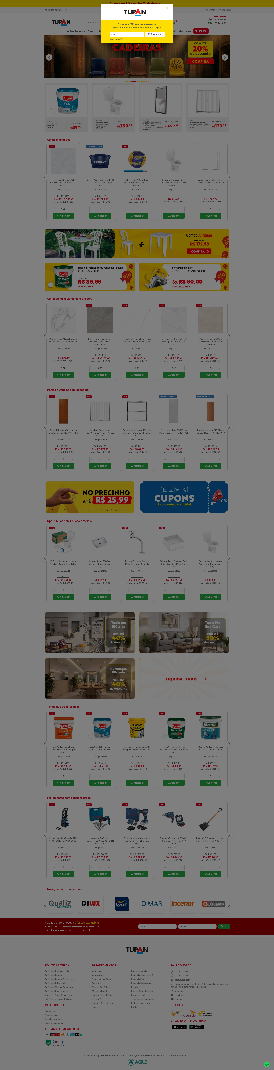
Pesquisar (156, 34)
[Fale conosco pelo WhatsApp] (267, 1064)
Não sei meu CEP (116, 39)
